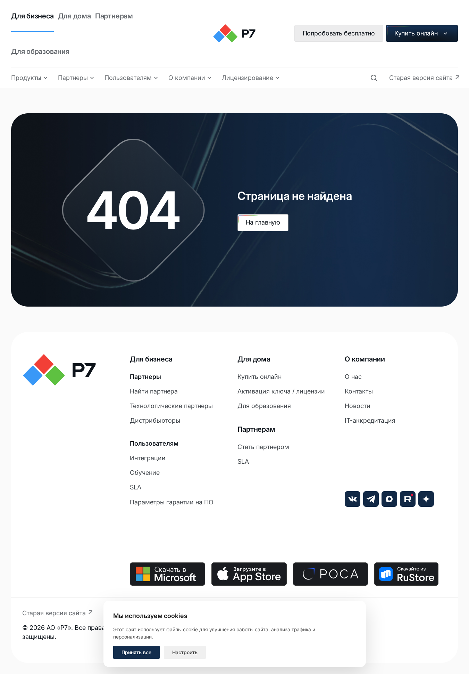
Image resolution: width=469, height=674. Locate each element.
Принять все (136, 652)
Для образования (40, 51)
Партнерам (114, 16)
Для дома (74, 16)
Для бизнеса (32, 16)
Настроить (185, 652)
